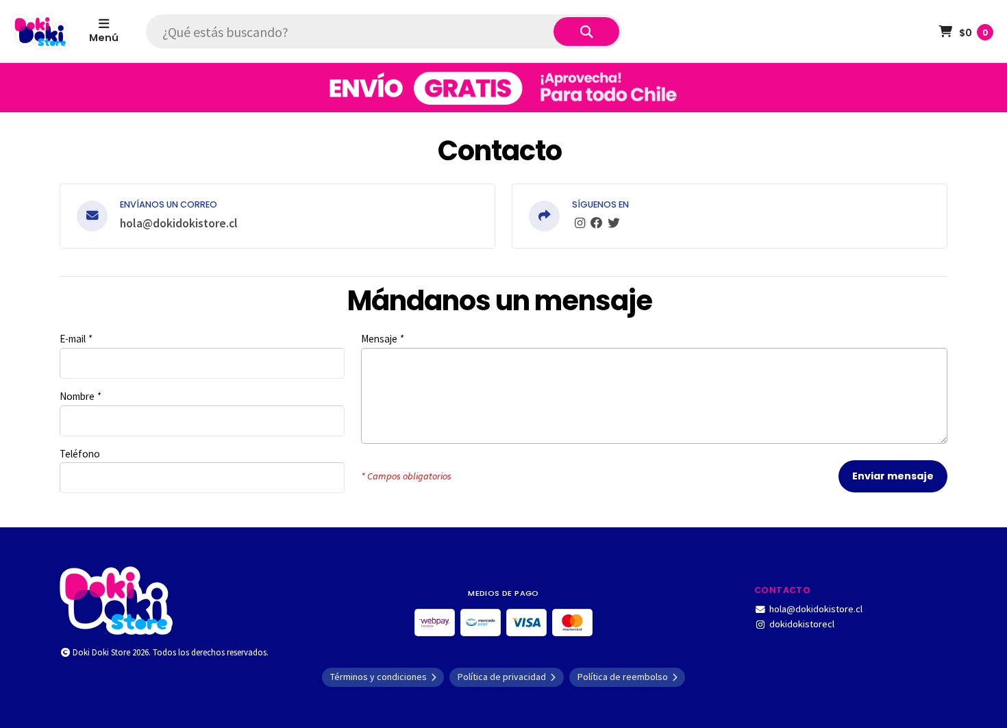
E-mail (76, 339)
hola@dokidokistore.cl (179, 223)
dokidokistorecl (801, 624)
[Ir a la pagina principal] (40, 31)
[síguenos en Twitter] (613, 223)
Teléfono (80, 454)
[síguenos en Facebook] (596, 223)
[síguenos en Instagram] (579, 223)
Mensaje (382, 339)
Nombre (80, 396)
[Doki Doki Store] (116, 599)
